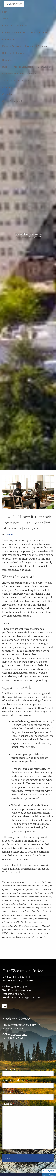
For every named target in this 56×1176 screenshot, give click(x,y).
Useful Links (44, 66)
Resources (7, 60)
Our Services (9, 39)
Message (20, 1103)
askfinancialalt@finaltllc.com (25, 997)
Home (5, 11)
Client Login (8, 94)
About (5, 18)
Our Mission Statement (14, 32)
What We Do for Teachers (15, 80)
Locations (7, 87)
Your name (21, 1069)
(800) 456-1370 (23, 990)
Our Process (23, 25)
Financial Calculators (22, 66)
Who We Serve (39, 32)
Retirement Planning (13, 53)
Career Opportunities (13, 101)
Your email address (26, 1080)
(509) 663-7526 (19, 986)
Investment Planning (36, 46)
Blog (4, 66)
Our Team (7, 25)
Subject (19, 1092)
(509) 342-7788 (19, 1034)
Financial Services (11, 46)
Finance (9, 534)
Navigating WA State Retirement (19, 73)
